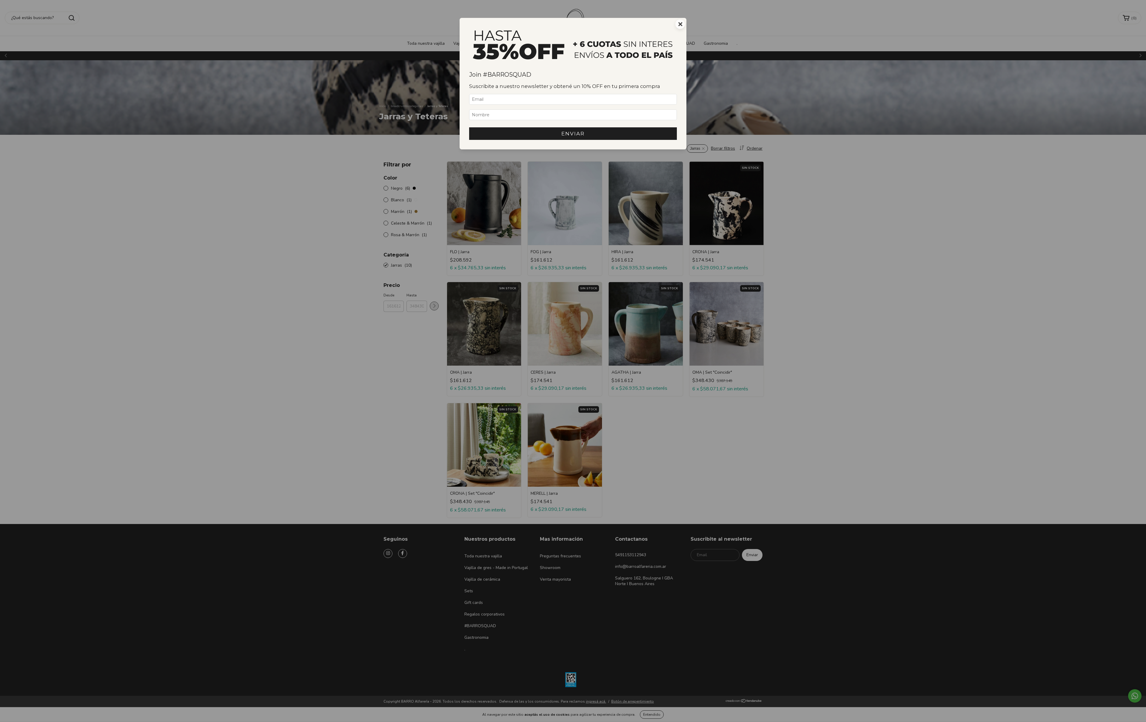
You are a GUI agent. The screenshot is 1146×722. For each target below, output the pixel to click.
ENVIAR (573, 134)
